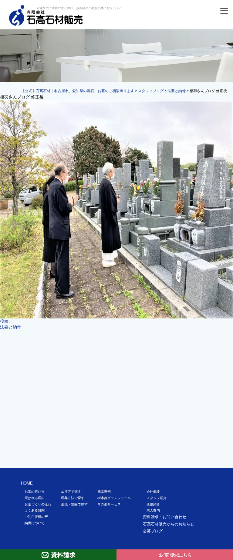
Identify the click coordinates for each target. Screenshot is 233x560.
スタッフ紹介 (157, 498)
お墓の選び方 (35, 491)
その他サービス (109, 504)
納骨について (35, 523)
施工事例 (104, 491)
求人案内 (153, 510)
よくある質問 (35, 510)
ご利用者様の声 (36, 516)
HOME (27, 483)
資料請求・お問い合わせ (164, 517)
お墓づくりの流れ (38, 504)
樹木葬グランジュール (114, 498)
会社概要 (153, 491)
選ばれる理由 (35, 498)
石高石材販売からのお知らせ (168, 524)
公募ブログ (153, 531)
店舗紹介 (153, 504)
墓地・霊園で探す (74, 504)
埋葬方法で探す (72, 498)
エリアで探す (71, 491)
